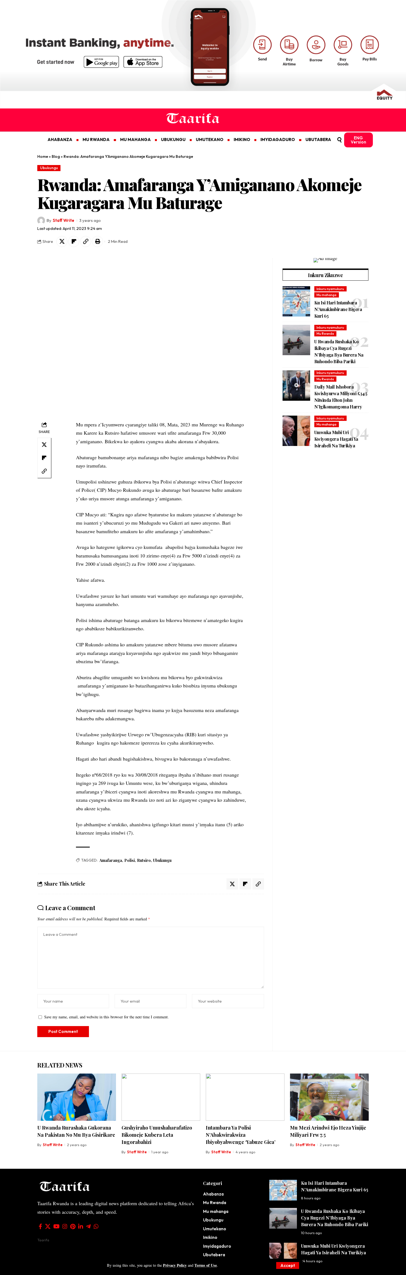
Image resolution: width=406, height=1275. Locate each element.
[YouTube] (56, 1226)
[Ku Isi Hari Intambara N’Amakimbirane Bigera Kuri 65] (296, 301)
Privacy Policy (175, 1265)
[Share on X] (61, 241)
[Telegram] (88, 1226)
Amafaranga (110, 860)
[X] (48, 1226)
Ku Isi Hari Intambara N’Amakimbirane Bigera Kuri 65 (338, 309)
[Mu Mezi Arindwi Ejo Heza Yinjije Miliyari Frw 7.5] (329, 1097)
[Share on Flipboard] (73, 241)
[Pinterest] (73, 1226)
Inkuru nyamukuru (330, 289)
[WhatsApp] (96, 1226)
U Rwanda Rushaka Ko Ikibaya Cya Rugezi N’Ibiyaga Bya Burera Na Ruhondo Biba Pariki (334, 1217)
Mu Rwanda (325, 333)
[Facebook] (40, 1226)
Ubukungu (49, 167)
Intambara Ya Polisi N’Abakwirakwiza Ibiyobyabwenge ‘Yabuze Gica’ (240, 1134)
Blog (56, 156)
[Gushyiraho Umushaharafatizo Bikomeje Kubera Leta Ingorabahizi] (161, 1097)
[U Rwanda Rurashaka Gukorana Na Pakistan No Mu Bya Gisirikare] (76, 1097)
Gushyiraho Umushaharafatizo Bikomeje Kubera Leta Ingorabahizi (157, 1134)
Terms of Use (205, 1265)
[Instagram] (65, 1226)
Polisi (129, 860)
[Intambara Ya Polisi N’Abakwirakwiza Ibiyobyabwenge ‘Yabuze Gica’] (245, 1097)
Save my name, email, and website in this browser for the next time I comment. (106, 1016)
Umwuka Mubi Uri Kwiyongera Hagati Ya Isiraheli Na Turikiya (336, 438)
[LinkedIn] (81, 1226)
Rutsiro (144, 860)
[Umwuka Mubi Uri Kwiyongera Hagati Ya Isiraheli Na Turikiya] (296, 431)
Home (42, 156)
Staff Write (63, 220)
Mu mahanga (326, 295)
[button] (287, 1265)
